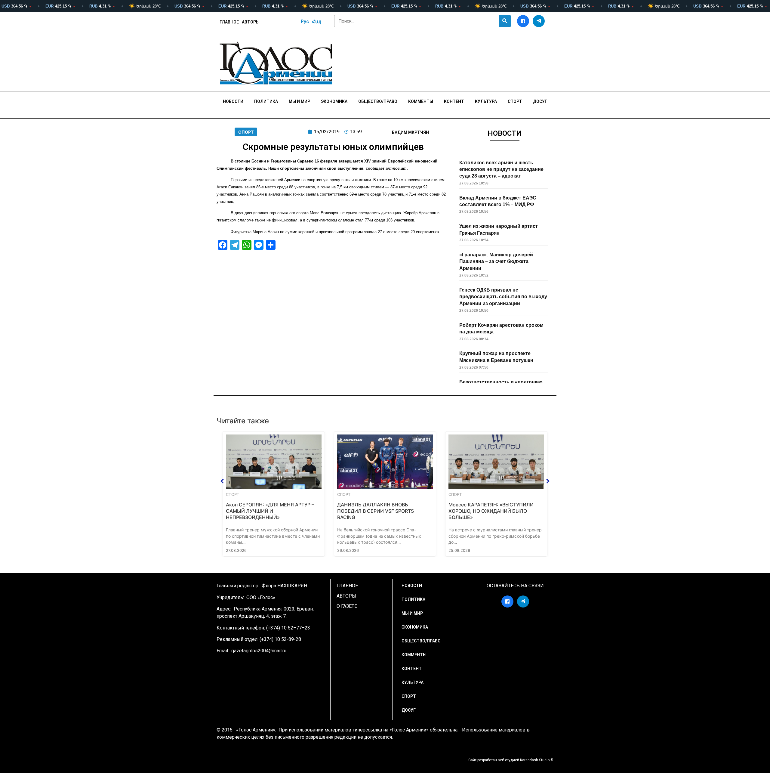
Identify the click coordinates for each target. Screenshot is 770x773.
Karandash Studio (535, 760)
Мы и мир (299, 101)
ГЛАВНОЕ (229, 22)
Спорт (515, 101)
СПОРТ (246, 132)
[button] (222, 481)
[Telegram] (539, 21)
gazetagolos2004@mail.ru (258, 651)
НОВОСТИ (233, 101)
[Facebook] (523, 21)
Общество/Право (377, 101)
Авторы (251, 22)
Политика (266, 101)
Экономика (334, 101)
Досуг (540, 101)
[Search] (505, 21)
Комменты (420, 101)
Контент (454, 101)
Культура (486, 101)
